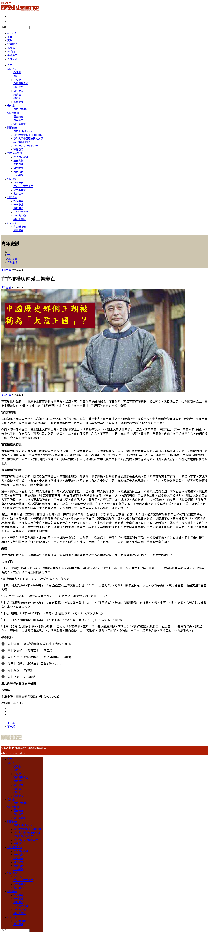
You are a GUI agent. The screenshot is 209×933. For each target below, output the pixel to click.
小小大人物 (19, 215)
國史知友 (18, 116)
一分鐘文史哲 (20, 212)
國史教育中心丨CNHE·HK (27, 135)
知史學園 (12, 197)
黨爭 (9, 37)
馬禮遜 (11, 48)
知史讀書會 (19, 124)
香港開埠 (12, 51)
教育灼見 (18, 171)
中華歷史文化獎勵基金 (25, 146)
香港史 (17, 72)
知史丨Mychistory (22, 131)
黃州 (9, 40)
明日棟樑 (18, 208)
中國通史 (18, 182)
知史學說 (18, 91)
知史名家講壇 (14, 153)
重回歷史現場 (20, 157)
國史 (15, 76)
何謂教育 (18, 168)
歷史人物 (18, 160)
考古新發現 (19, 226)
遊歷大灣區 (19, 219)
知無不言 (18, 120)
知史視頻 (12, 179)
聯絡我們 (18, 149)
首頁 (9, 65)
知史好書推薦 (20, 109)
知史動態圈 (13, 113)
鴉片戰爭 (12, 44)
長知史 (11, 105)
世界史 (17, 80)
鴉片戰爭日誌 (20, 83)
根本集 (17, 98)
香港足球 (12, 59)
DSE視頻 (18, 175)
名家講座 (18, 193)
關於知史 (12, 127)
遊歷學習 (18, 201)
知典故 (17, 94)
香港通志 (12, 55)
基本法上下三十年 (23, 186)
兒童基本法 (19, 190)
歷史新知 (12, 223)
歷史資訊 (18, 230)
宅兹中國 (18, 102)
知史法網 (18, 87)
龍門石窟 (12, 33)
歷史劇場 (18, 164)
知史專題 (12, 69)
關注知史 (6, 3)
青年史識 (18, 204)
